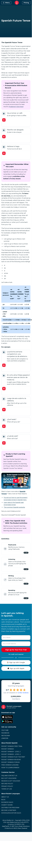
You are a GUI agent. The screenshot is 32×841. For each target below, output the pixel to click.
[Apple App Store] (15, 717)
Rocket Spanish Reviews (11, 759)
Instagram (5, 735)
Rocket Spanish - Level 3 (11, 754)
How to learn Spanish (10, 767)
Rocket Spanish (7, 749)
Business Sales (7, 802)
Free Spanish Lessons (10, 765)
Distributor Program (10, 807)
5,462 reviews (23, 693)
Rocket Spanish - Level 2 (11, 751)
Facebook (5, 733)
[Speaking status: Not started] (5, 594)
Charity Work (7, 805)
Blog (3, 799)
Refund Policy (7, 783)
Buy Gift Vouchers (8, 778)
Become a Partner (8, 810)
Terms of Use (6, 789)
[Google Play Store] (15, 721)
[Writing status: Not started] (5, 580)
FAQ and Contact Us (9, 775)
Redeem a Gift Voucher (10, 781)
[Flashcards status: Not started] (5, 549)
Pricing (26, 3)
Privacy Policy (7, 786)
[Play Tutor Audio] (4, 113)
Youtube (4, 730)
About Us (5, 797)
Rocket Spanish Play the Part (13, 757)
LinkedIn (4, 738)
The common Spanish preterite (14, 507)
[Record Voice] (4, 120)
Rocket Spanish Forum (10, 762)
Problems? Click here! (16, 106)
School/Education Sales (11, 813)
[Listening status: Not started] (5, 564)
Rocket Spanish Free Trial (11, 746)
